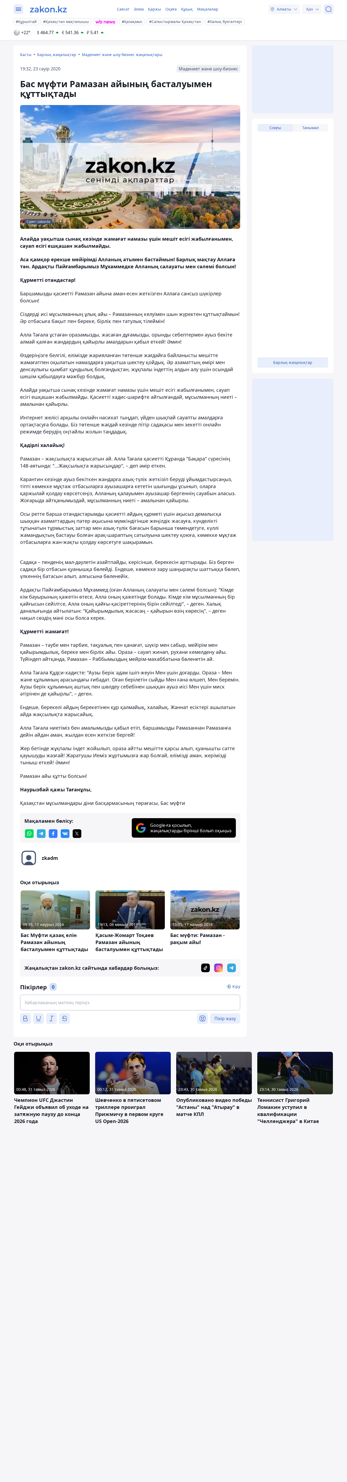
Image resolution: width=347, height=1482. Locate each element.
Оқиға (171, 9)
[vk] (65, 833)
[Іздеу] (328, 9)
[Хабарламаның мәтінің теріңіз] (130, 1002)
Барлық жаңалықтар (56, 54)
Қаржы (154, 9)
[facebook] (53, 833)
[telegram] (41, 833)
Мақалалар (207, 9)
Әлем (139, 9)
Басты (25, 54)
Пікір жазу (225, 1018)
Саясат (123, 9)
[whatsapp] (29, 833)
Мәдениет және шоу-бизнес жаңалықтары (122, 54)
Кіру (236, 986)
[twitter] (77, 833)
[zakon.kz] (48, 9)
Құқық (187, 9)
